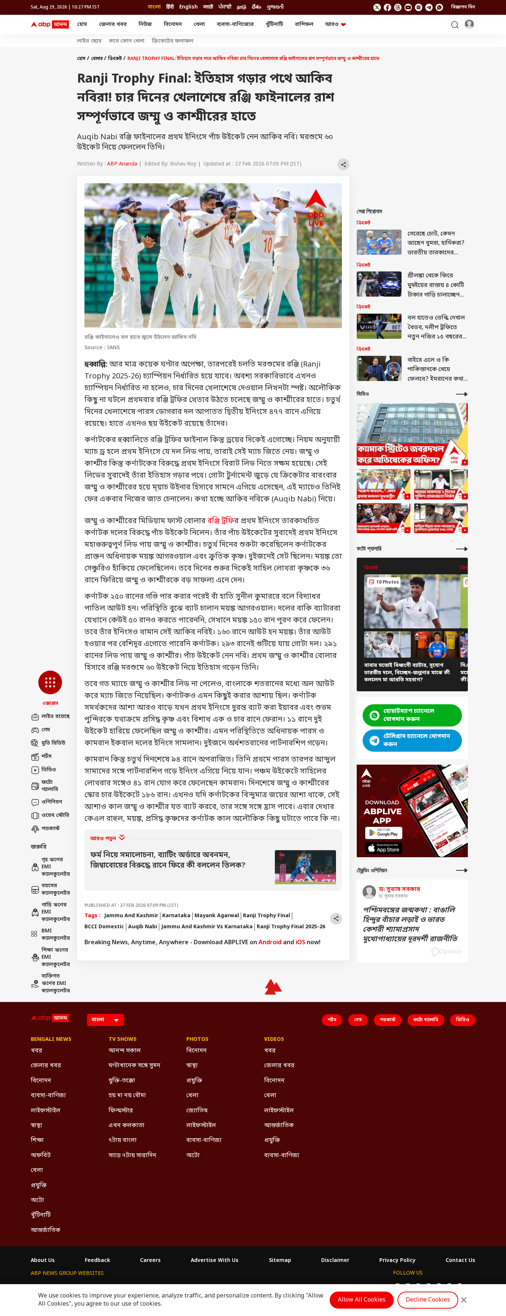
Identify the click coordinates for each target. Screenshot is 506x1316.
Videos (274, 1039)
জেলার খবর (113, 24)
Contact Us (460, 1260)
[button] (50, 689)
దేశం (256, 7)
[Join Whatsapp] (439, 7)
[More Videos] (462, 394)
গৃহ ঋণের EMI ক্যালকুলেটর (55, 867)
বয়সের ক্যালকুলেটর (55, 889)
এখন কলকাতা (126, 1126)
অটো (37, 1200)
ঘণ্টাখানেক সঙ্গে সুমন (134, 1066)
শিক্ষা (37, 1140)
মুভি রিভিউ (53, 743)
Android (270, 943)
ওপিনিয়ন (51, 802)
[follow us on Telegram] (429, 7)
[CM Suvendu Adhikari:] (383, 484)
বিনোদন (173, 24)
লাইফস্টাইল (45, 1111)
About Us (43, 1260)
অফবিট (41, 1156)
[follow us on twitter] (377, 7)
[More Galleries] (462, 549)
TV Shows (123, 1039)
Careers (150, 1260)
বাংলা (154, 7)
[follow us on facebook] (387, 7)
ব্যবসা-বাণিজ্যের (235, 24)
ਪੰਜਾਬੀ (225, 7)
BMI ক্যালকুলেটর (55, 935)
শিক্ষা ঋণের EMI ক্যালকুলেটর (55, 957)
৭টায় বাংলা (123, 1140)
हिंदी (170, 7)
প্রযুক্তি (39, 1186)
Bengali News (51, 1039)
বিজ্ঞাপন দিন (463, 7)
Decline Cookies (428, 1300)
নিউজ (145, 24)
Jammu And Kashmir (131, 915)
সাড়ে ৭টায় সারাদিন (132, 1156)
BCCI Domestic (104, 927)
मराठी (208, 7)
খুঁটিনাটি (274, 24)
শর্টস (46, 756)
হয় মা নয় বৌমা (127, 1096)
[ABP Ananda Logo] (50, 24)
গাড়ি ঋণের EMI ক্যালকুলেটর (55, 912)
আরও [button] (332, 24)
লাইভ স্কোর (89, 41)
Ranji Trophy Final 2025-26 (291, 927)
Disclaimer (335, 1260)
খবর (36, 1051)
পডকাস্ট (50, 828)
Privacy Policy (397, 1260)
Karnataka (176, 915)
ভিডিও (48, 770)
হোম (82, 24)
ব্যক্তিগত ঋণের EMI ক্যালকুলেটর (55, 983)
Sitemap (280, 1260)
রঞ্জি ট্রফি (220, 521)
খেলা (199, 24)
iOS (300, 943)
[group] (213, 867)
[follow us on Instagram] (418, 7)
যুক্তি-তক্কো (122, 1081)
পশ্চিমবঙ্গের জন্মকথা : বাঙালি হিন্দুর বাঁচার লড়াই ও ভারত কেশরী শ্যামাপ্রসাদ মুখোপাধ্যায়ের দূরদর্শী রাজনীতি (410, 925)
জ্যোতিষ (196, 1111)
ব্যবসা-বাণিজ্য (48, 1096)
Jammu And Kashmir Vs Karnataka (207, 927)
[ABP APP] (383, 833)
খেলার (97, 59)
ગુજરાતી (275, 7)
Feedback (97, 1260)
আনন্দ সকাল (125, 1051)
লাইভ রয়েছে (55, 716)
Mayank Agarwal (216, 915)
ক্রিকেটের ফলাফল (172, 41)
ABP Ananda (122, 164)
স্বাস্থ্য (36, 1126)
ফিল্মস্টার (121, 1111)
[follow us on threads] (397, 7)
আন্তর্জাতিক (45, 1230)
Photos (197, 1039)
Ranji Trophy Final (266, 915)
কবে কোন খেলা (126, 41)
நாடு (241, 7)
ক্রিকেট (115, 59)
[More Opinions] (462, 870)
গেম (45, 730)
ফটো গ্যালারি (49, 786)
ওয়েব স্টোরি (55, 815)
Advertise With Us (215, 1260)
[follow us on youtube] (408, 7)
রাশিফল (304, 24)
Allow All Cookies (362, 1300)
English (188, 7)
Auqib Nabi (142, 927)
